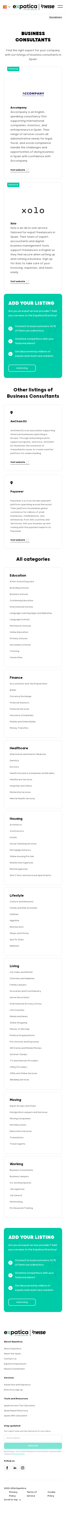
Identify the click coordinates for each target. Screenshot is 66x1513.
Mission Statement (14, 1369)
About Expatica (12, 1348)
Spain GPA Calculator (15, 1415)
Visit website (18, 170)
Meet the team (12, 1353)
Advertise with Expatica (17, 1384)
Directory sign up (13, 1390)
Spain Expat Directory (16, 1410)
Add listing (22, 368)
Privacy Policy (18, 1454)
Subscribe (33, 1446)
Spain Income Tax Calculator (19, 1405)
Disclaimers (55, 17)
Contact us (10, 1359)
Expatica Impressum (15, 1364)
